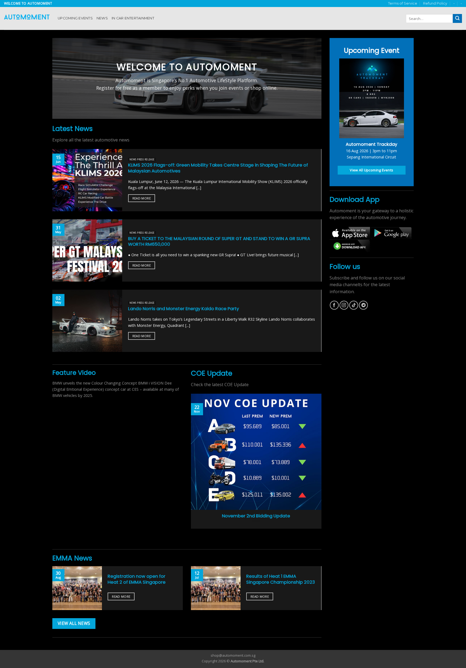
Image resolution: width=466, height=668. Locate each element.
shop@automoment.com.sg (233, 655)
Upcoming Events (75, 18)
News (102, 18)
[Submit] (457, 18)
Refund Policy (435, 3)
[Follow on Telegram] (363, 305)
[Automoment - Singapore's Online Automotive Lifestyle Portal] (27, 18)
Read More (141, 198)
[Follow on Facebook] (334, 305)
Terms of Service (402, 3)
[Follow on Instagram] (344, 305)
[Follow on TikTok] (353, 305)
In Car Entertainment (133, 18)
